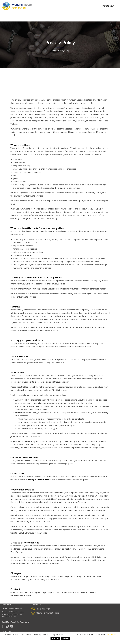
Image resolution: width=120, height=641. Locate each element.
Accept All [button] (55, 638)
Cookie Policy (110, 634)
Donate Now (108, 6)
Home (53, 50)
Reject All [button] (65, 638)
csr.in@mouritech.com (38, 479)
